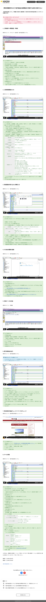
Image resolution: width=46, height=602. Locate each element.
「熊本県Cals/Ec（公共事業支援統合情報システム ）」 (24, 443)
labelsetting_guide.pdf (21, 548)
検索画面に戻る (23, 595)
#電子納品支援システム (7, 564)
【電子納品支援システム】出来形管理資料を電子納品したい (18, 288)
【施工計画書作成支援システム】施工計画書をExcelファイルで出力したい (21, 294)
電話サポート (40, 1)
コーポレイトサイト (31, 1)
